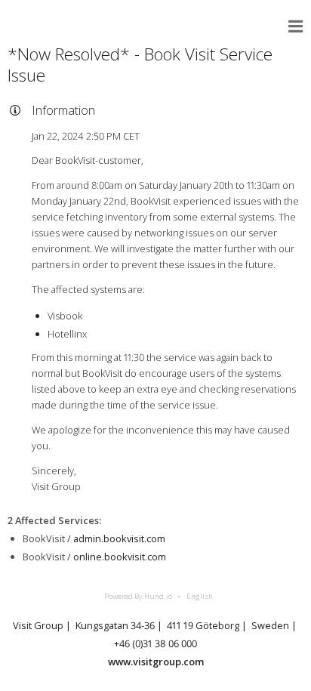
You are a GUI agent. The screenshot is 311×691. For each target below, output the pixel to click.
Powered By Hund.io (138, 596)
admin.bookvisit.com (119, 538)
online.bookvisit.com (119, 556)
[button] (295, 26)
